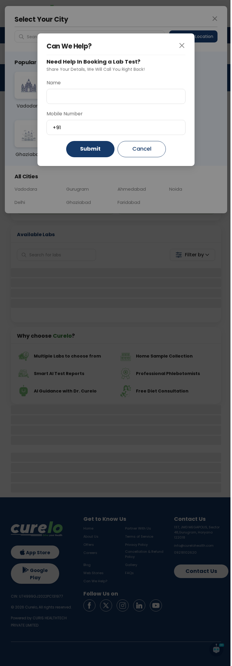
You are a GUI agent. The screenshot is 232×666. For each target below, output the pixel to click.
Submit (90, 148)
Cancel (141, 148)
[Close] (186, 45)
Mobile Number (65, 113)
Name (54, 82)
